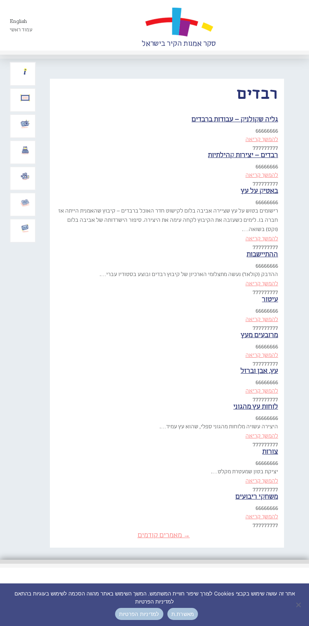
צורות (270, 452)
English (18, 21)
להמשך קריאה (261, 139)
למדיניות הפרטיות (139, 614)
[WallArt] (178, 25)
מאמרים (25, 202)
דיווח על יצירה (25, 124)
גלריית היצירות (25, 98)
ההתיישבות (262, 254)
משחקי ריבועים (256, 497)
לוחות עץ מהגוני (255, 407)
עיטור (270, 299)
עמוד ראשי (21, 30)
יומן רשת (25, 150)
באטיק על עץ (259, 191)
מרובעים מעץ (259, 335)
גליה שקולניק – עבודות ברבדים (235, 119)
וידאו (25, 176)
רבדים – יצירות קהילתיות (243, 155)
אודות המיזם (25, 72)
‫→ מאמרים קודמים (164, 535)
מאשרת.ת (182, 614)
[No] (299, 605)
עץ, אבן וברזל (259, 371)
